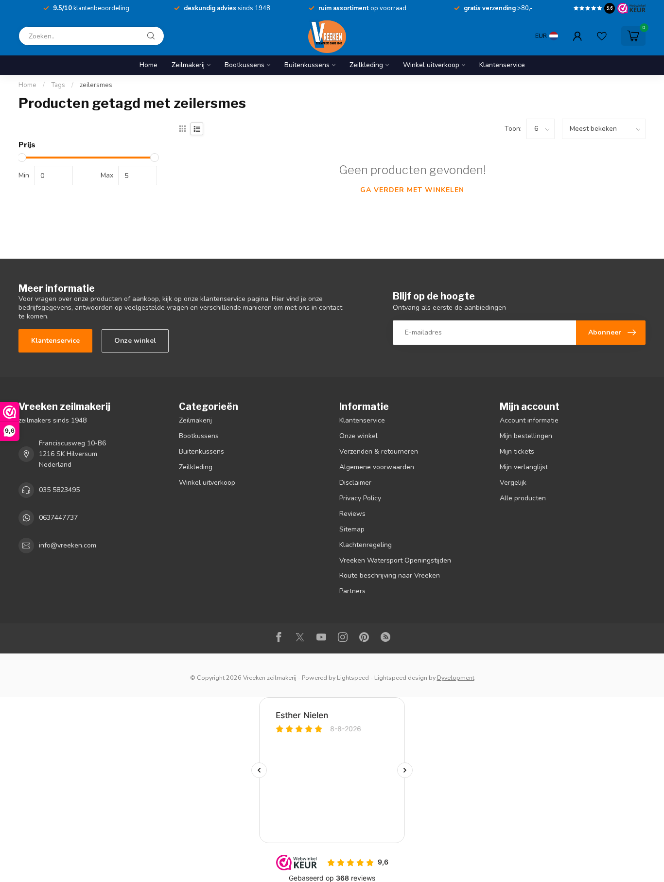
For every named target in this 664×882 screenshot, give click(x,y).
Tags (58, 85)
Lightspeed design (400, 677)
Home (148, 65)
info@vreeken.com (67, 545)
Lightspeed (353, 677)
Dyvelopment (455, 677)
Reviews (352, 513)
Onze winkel (135, 340)
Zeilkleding (366, 65)
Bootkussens (244, 65)
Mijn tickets (517, 451)
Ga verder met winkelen (412, 189)
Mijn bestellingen (526, 436)
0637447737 (58, 517)
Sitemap (352, 529)
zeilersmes (96, 85)
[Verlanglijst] (602, 36)
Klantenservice (502, 65)
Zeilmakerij (188, 65)
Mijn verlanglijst (524, 467)
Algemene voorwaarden (376, 467)
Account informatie (529, 420)
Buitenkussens (307, 65)
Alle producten (523, 498)
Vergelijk (513, 482)
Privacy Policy (360, 498)
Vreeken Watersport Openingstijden (395, 560)
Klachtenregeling (365, 544)
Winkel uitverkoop (431, 65)
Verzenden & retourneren (378, 451)
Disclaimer (355, 482)
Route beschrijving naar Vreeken (389, 575)
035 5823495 (59, 489)
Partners (352, 591)
